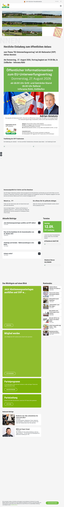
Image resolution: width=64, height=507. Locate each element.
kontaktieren (38, 205)
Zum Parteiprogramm (10, 389)
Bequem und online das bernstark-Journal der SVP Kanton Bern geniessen (20, 400)
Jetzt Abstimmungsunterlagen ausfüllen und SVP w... (18, 291)
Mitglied (30, 195)
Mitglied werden (12, 333)
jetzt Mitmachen (10, 373)
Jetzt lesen (8, 404)
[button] (39, 223)
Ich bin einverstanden (52, 502)
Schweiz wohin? (8, 253)
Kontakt (56, 1)
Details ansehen (14, 504)
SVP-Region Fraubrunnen (33, 1)
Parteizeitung (10, 397)
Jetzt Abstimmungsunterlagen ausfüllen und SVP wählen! (20, 223)
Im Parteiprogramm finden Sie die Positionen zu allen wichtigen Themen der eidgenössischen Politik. (21, 385)
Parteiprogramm (12, 381)
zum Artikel (8, 325)
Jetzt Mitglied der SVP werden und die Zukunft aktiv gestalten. (18, 336)
